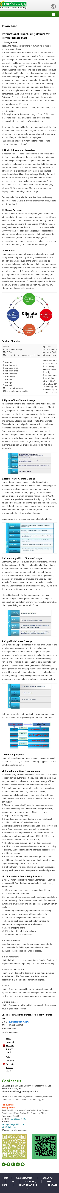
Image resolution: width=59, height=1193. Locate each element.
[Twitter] (4, 1164)
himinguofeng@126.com (13, 1124)
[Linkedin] (13, 1164)
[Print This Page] (23, 1164)
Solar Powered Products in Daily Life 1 (10, 1045)
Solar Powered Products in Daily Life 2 (10, 1064)
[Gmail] (18, 1164)
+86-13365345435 (18, 1119)
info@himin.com (9, 1127)
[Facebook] (8, 1164)
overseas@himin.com (19, 1022)
